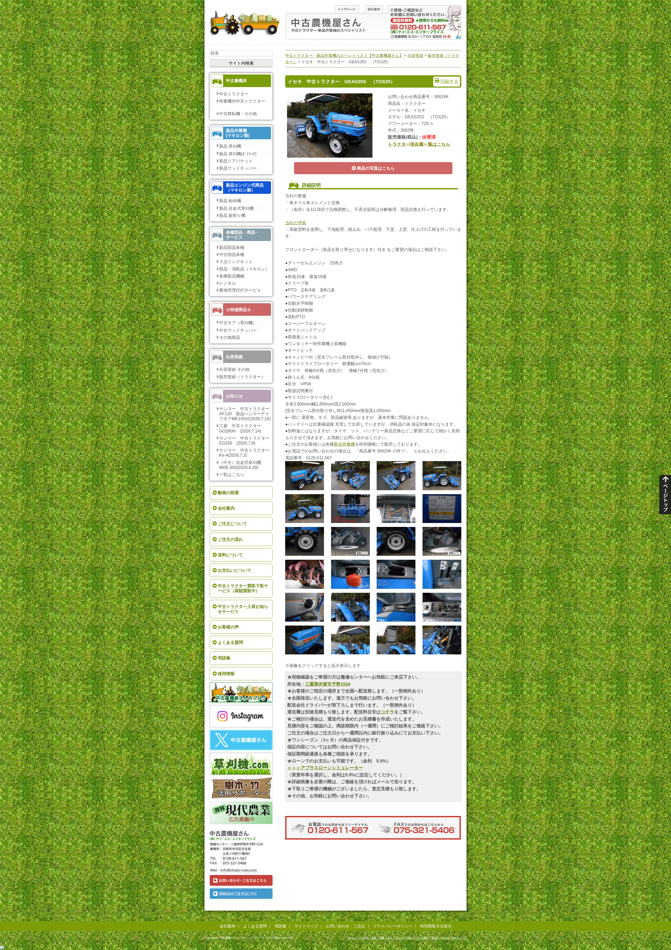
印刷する (448, 81)
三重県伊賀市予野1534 (327, 684)
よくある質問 (230, 642)
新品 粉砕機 (230, 201)
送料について (230, 555)
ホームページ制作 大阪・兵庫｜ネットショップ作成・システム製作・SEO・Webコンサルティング (407, 937)
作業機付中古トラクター (242, 101)
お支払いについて (234, 570)
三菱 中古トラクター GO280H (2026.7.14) (242, 428)
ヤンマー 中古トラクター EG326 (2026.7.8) (245, 440)
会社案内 (226, 508)
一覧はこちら (231, 474)
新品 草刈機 (230, 146)
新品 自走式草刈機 (236, 208)
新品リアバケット (236, 161)
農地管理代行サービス (240, 290)
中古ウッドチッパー (238, 330)
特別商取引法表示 (436, 926)
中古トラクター (233, 94)
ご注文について (232, 523)
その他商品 (229, 337)
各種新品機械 (231, 276)
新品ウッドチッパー (238, 168)
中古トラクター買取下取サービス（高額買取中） (243, 588)
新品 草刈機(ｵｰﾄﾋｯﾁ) (237, 154)
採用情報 (226, 673)
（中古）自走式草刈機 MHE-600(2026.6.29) (242, 465)
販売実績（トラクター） (242, 377)
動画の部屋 (228, 492)
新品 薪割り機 (232, 215)
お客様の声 (228, 627)
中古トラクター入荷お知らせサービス (243, 609)
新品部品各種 (231, 247)
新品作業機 (344, 444)
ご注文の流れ (230, 539)
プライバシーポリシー (392, 926)
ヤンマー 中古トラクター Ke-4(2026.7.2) (245, 452)
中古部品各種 (231, 254)
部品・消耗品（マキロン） (244, 269)
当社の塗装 (295, 223)
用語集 (224, 658)
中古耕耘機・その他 (238, 113)
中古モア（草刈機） (238, 323)
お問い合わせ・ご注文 (345, 926)
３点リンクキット (236, 261)
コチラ (387, 711)
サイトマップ (306, 926)
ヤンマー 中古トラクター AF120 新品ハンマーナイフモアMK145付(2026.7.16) (245, 414)
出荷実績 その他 (234, 369)
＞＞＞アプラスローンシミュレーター (325, 767)
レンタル (227, 283)
